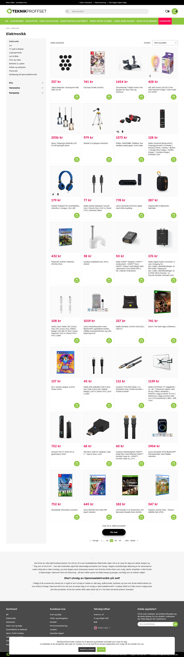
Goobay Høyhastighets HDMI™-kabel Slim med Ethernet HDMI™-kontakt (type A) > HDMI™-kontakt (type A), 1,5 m (130, 455)
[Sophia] (162, 485)
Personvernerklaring (58, 626)
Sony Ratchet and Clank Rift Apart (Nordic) (95, 511)
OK (175, 624)
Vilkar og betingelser (59, 618)
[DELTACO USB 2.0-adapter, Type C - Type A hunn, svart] (97, 427)
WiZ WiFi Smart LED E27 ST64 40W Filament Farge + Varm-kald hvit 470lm (162, 89)
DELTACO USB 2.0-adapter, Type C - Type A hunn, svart (97, 453)
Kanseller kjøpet (57, 633)
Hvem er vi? (99, 614)
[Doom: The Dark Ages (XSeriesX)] (162, 302)
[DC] (65, 362)
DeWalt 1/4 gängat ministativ (96, 143)
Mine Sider (10, 2)
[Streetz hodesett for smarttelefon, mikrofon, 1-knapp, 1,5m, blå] (65, 181)
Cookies (53, 629)
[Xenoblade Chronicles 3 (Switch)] (65, 485)
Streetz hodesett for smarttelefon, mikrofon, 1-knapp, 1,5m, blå (65, 207)
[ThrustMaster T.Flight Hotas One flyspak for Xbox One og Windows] (130, 62)
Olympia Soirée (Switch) (94, 87)
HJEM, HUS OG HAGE (14, 626)
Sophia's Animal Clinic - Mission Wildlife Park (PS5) (161, 511)
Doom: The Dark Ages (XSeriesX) (161, 326)
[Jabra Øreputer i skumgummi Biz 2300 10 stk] (65, 62)
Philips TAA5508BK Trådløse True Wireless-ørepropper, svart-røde (129, 144)
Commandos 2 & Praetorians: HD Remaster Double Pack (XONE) (130, 511)
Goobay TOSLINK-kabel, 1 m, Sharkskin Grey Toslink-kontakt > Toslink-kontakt (129, 389)
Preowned (13, 71)
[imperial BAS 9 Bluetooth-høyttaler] (162, 181)
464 (127, 540)
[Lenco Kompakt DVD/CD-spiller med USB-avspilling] (130, 181)
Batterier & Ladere (16, 64)
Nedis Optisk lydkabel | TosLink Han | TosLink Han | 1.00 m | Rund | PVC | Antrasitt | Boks (97, 208)
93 (107, 540)
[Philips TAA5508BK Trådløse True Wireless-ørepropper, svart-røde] (130, 118)
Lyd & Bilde (13, 56)
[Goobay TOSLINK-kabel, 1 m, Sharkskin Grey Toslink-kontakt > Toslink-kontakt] (130, 362)
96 (120, 540)
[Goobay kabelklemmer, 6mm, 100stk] (97, 237)
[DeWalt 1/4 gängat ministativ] (97, 118)
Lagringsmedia (15, 53)
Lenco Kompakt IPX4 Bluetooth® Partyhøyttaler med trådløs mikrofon (161, 454)
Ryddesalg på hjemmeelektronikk (23, 74)
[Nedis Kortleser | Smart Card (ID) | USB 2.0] (130, 302)
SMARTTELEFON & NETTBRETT (16, 629)
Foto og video (15, 60)
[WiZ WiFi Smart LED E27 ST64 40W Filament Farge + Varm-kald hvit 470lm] (162, 62)
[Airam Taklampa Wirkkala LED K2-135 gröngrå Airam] (65, 118)
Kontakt (53, 622)
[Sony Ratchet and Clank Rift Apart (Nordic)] (97, 485)
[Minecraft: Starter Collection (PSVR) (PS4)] (65, 237)
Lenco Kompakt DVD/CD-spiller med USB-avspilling (129, 207)
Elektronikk (15, 28)
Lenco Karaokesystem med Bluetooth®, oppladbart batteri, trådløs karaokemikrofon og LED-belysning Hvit (98, 329)
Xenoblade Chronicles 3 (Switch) (64, 510)
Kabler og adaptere (17, 67)
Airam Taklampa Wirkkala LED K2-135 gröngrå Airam (64, 144)
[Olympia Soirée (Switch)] (97, 62)
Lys (10, 45)
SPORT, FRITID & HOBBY (15, 633)
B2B (95, 622)
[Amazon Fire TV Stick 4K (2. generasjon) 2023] (65, 427)
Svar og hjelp (55, 614)
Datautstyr (10, 622)
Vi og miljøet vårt (101, 618)
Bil (7, 614)
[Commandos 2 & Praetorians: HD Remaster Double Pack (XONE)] (130, 485)
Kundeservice (21, 2)
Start (7, 28)
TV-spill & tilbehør (16, 49)
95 (116, 540)
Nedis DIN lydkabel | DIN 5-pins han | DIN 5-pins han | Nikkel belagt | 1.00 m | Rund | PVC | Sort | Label (97, 390)
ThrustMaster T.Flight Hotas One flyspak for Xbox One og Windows (129, 89)
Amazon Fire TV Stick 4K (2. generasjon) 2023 (62, 453)
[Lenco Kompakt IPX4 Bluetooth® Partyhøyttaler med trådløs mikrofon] (162, 427)
